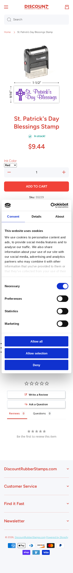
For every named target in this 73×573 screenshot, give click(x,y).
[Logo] (36, 7)
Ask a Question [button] (38, 404)
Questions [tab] (39, 413)
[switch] (62, 298)
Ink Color (10, 161)
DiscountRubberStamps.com (30, 537)
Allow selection (36, 353)
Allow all (36, 341)
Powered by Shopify (57, 537)
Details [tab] (37, 216)
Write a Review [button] (38, 394)
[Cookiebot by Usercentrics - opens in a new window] (51, 205)
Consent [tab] (13, 216)
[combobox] (36, 20)
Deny (36, 365)
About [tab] (59, 216)
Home (7, 32)
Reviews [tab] (14, 413)
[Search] (7, 20)
